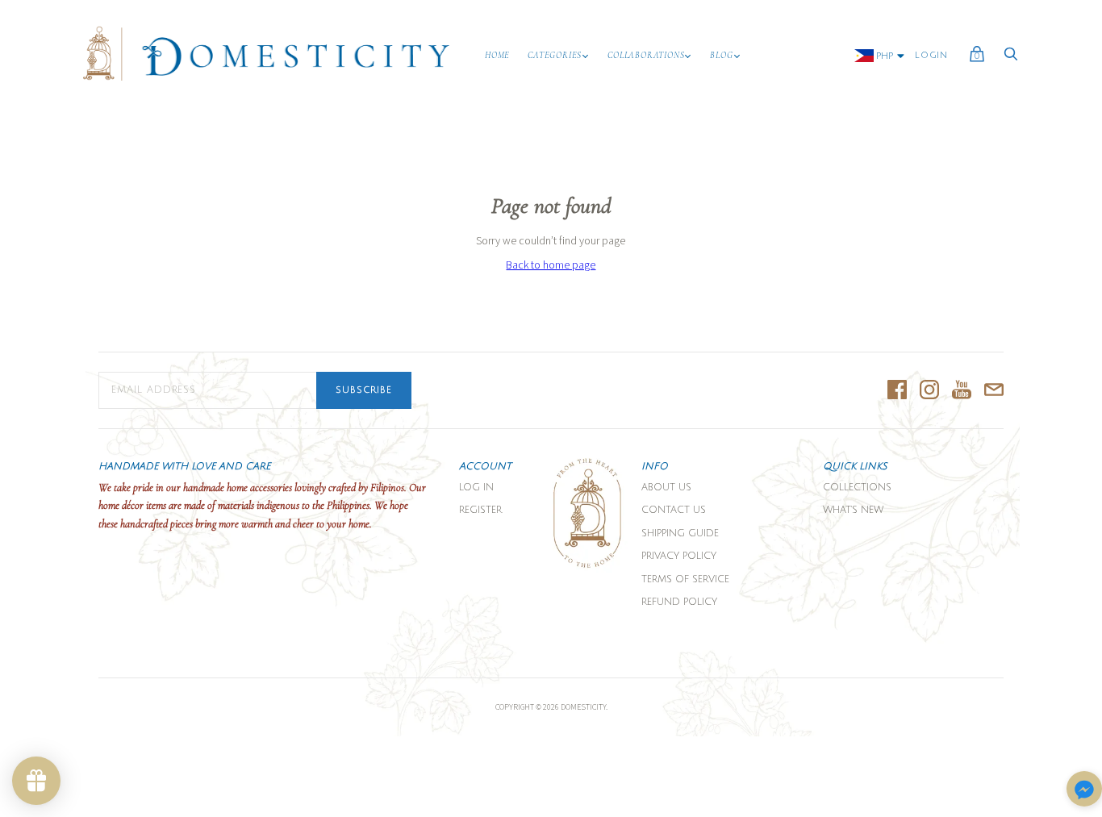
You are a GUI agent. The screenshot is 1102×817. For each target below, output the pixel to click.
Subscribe (364, 390)
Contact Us (673, 510)
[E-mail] (994, 391)
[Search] (1011, 58)
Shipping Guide (680, 533)
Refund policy (679, 602)
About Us (666, 487)
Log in (476, 487)
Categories (555, 55)
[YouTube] (961, 391)
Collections (857, 487)
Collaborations (645, 55)
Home (497, 55)
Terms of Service (685, 579)
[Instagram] (929, 391)
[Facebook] (897, 391)
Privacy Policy (678, 556)
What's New (853, 510)
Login (931, 55)
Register (480, 510)
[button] (1084, 790)
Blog (721, 55)
